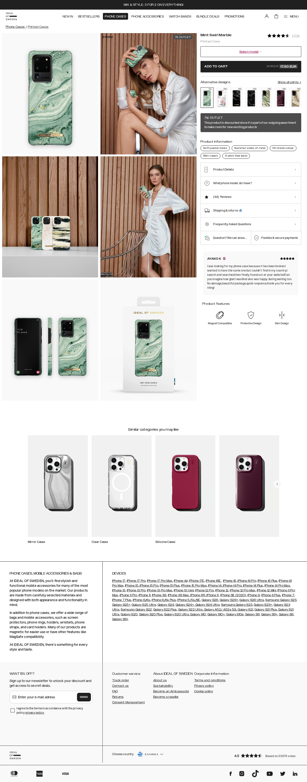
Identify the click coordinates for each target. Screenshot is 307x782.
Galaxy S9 (252, 614)
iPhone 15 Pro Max (194, 585)
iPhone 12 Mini (266, 590)
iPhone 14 (214, 585)
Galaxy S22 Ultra (190, 609)
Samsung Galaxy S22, (137, 609)
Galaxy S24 (166, 604)
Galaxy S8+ (120, 619)
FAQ (115, 691)
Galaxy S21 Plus (265, 609)
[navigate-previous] (277, 484)
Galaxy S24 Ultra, (207, 604)
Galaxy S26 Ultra (251, 600)
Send (84, 697)
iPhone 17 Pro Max (159, 580)
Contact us (120, 686)
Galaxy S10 (197, 614)
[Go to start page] (11, 16)
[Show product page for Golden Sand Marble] (295, 97)
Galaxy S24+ (185, 604)
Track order (120, 680)
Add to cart (250, 67)
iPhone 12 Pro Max (242, 590)
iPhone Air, (181, 580)
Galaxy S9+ (269, 614)
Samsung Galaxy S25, (281, 600)
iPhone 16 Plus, (268, 580)
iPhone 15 (131, 585)
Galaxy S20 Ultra (176, 614)
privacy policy (34, 713)
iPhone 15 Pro (148, 585)
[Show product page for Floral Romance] (221, 97)
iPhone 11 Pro (128, 595)
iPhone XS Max (178, 595)
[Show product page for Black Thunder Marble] (251, 97)
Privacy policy (204, 686)
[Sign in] (267, 16)
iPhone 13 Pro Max (159, 590)
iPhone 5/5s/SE (188, 600)
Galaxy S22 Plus (165, 609)
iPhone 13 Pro (136, 590)
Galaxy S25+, (121, 604)
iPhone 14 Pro (232, 585)
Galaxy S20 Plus (151, 614)
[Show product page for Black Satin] (236, 97)
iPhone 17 (118, 580)
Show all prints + (289, 82)
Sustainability (163, 686)
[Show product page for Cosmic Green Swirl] (266, 97)
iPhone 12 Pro (204, 590)
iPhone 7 (288, 595)
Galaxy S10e (234, 614)
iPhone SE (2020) (233, 595)
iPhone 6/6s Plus (164, 600)
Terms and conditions (210, 680)
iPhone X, (213, 595)
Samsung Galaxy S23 (236, 604)
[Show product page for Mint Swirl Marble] (207, 97)
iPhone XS (159, 595)
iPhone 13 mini (184, 590)
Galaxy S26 (210, 600)
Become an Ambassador (171, 691)
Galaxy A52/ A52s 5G (219, 609)
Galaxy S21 (245, 609)
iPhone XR (197, 595)
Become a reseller (166, 697)
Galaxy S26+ (229, 600)
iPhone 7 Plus (121, 600)
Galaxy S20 (129, 614)
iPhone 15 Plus (170, 585)
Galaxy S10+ (216, 614)
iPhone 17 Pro (136, 580)
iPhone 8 (254, 595)
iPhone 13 (118, 590)
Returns (118, 697)
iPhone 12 (222, 590)
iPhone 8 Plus (271, 595)
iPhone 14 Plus (252, 585)
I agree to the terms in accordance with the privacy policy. (50, 710)
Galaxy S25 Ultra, (144, 604)
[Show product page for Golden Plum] (280, 97)
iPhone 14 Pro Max (277, 585)
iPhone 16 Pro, (247, 580)
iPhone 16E (213, 580)
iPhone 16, (230, 580)
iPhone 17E (196, 580)
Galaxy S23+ (263, 604)
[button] (266, 755)
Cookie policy (203, 691)
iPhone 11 (145, 595)
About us (160, 680)
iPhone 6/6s (141, 600)
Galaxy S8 (286, 614)
